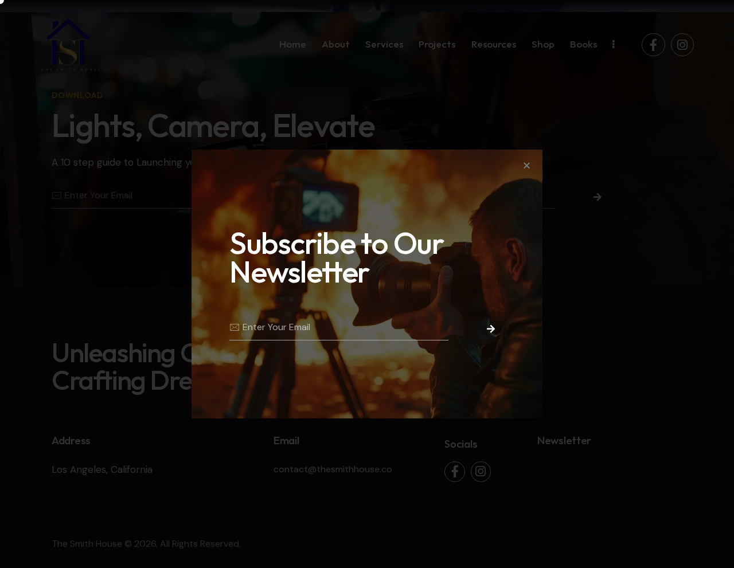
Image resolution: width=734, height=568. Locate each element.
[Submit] (487, 329)
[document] (367, 284)
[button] (526, 165)
